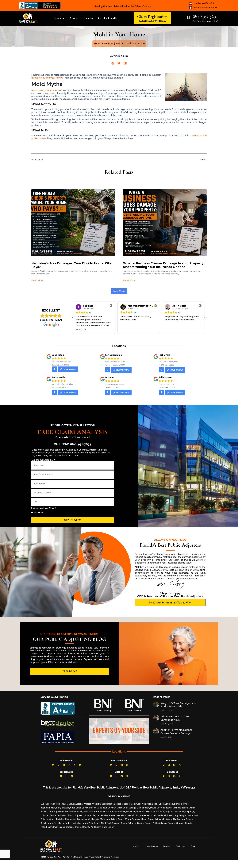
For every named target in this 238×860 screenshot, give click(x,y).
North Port (106, 823)
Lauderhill (161, 815)
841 (53, 384)
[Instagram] (69, 765)
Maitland (51, 819)
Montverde (167, 819)
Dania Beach (143, 807)
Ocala (124, 823)
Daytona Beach (164, 807)
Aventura (96, 804)
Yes (35, 512)
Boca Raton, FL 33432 (60, 365)
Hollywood (62, 815)
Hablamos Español (204, 3)
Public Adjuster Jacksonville (81, 815)
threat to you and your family (46, 77)
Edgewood (59, 811)
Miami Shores (147, 819)
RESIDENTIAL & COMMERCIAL (152, 21)
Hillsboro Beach (48, 815)
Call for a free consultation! (205, 21)
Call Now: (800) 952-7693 (72, 444)
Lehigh (182, 815)
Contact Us (180, 846)
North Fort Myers (56, 823)
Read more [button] (125, 329)
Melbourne (105, 819)
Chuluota (102, 807)
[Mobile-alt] (58, 765)
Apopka (79, 804)
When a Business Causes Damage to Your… (175, 718)
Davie (153, 807)
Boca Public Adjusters (162, 804)
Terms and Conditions (110, 857)
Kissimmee (109, 815)
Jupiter (99, 815)
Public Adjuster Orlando (163, 823)
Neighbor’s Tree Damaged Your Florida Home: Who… (178, 705)
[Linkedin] (80, 765)
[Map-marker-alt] (53, 765)
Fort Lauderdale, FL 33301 (115, 365)
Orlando (109, 377)
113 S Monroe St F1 (166, 384)
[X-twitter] (74, 765)
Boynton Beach (47, 807)
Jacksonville (58, 377)
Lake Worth (132, 815)
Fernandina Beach (74, 811)
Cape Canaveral (89, 807)
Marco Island (83, 819)
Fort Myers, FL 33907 (167, 365)
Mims (158, 819)
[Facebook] (63, 765)
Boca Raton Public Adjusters (137, 804)
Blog (193, 846)
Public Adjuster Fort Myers (139, 811)
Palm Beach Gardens (63, 827)
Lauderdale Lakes (147, 815)
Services (166, 846)
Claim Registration (152, 16)
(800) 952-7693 (205, 16)
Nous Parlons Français (205, 7)
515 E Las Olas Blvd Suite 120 (116, 362)
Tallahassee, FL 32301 (167, 387)
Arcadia (87, 804)
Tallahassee (165, 377)
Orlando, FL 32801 (112, 387)
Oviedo (188, 823)
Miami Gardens (132, 819)
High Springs (188, 811)
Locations (136, 846)
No (42, 512)
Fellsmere (88, 811)
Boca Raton (58, 355)
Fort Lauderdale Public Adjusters (109, 811)
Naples (176, 819)
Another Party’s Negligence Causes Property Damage (176, 731)
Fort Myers (164, 355)
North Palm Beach (91, 823)
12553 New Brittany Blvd (168, 362)
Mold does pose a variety (45, 90)
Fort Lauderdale (113, 355)
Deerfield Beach (180, 807)
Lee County (172, 815)
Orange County (144, 823)
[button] (112, 63)
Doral (50, 811)
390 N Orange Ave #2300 (114, 384)
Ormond (180, 823)
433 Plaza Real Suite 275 (61, 362)
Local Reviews (151, 846)
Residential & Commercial (72, 437)
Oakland (116, 823)
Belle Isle (118, 804)
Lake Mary (121, 815)
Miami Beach (117, 819)
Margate (95, 819)
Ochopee (132, 823)
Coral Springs (129, 807)
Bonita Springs (181, 804)
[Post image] (156, 704)
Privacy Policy (94, 857)
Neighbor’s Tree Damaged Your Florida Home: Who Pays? (71, 265)
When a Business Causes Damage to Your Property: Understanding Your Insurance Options (163, 265)
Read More (37, 280)
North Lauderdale (73, 823)
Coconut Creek (115, 807)
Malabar (60, 819)
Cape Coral (75, 807)
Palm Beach (46, 827)
